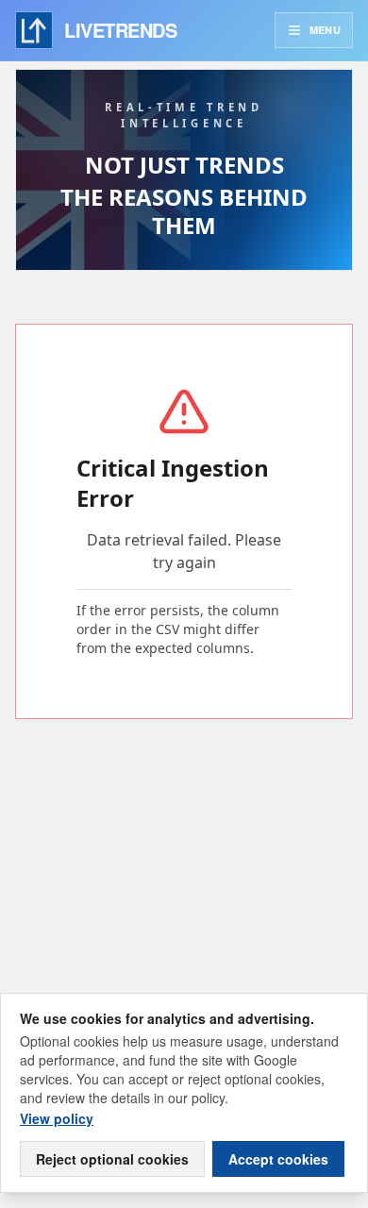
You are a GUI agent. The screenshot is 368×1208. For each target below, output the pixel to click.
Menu (325, 30)
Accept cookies (278, 1158)
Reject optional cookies (112, 1158)
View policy (56, 1118)
